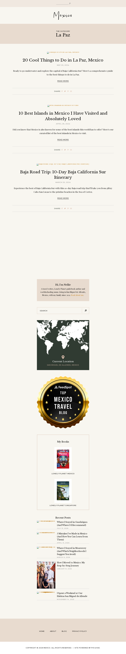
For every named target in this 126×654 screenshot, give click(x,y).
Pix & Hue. (95, 648)
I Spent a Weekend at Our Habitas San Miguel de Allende (72, 594)
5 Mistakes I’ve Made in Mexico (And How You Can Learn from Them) (72, 536)
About (53, 631)
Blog (64, 631)
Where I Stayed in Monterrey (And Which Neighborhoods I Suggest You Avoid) (71, 551)
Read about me (77, 295)
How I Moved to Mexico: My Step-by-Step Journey (71, 564)
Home (42, 631)
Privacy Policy (79, 631)
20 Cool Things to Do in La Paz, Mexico (63, 60)
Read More (63, 81)
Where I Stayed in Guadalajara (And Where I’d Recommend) (72, 523)
